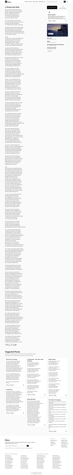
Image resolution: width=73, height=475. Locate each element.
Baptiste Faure (29, 448)
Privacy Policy (63, 445)
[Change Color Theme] (67, 1)
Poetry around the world (42, 453)
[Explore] (65, 2)
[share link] (66, 21)
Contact (51, 445)
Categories (52, 442)
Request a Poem (64, 440)
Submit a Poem (64, 442)
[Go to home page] (8, 2)
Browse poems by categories (11, 453)
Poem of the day (53, 440)
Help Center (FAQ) (64, 443)
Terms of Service (64, 446)
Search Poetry (53, 443)
